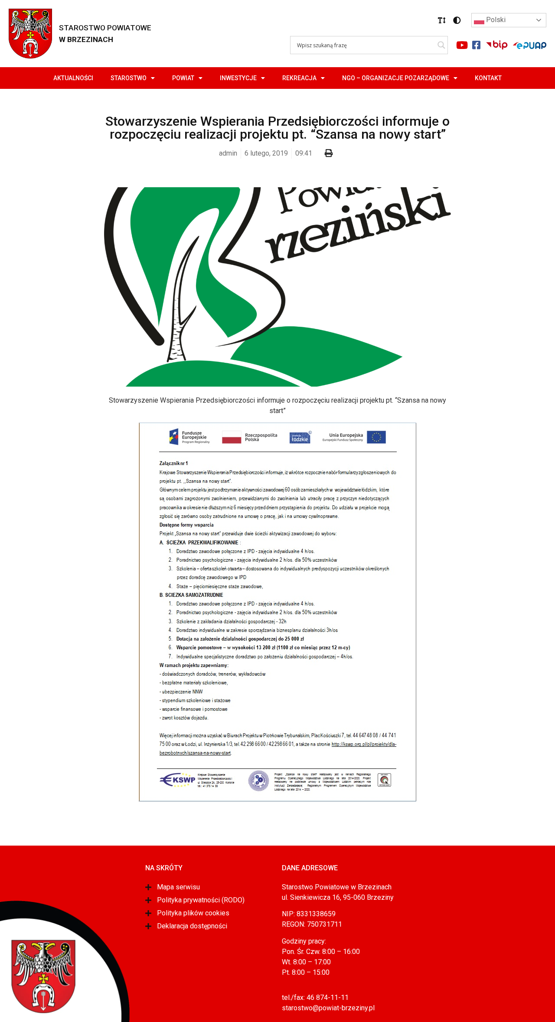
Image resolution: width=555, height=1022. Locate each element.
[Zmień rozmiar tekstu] (441, 20)
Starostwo (129, 78)
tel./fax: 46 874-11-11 (315, 997)
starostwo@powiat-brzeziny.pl (328, 1008)
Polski (495, 20)
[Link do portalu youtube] (462, 45)
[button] (442, 20)
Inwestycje (238, 78)
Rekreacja (299, 78)
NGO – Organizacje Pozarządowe (395, 78)
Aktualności (73, 78)
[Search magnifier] (441, 45)
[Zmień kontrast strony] (457, 20)
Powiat (183, 78)
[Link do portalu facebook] (476, 45)
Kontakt (488, 78)
